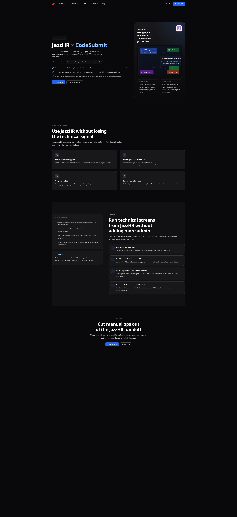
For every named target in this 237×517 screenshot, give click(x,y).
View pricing (126, 344)
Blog (103, 4)
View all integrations (74, 82)
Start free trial (179, 4)
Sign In (168, 4)
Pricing (85, 4)
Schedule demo (58, 82)
